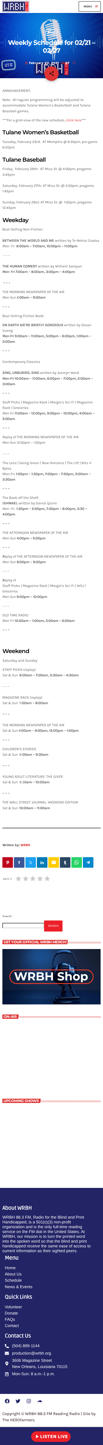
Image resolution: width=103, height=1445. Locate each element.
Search (7, 916)
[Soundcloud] (39, 1401)
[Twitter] (18, 1401)
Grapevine (31, 1133)
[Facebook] (7, 1401)
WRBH (25, 845)
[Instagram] (29, 1401)
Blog (51, 32)
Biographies (32, 1112)
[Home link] (15, 6)
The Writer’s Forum (28, 1070)
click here (74, 120)
